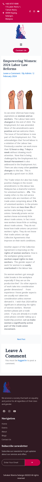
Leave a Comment (11, 73)
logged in (22, 360)
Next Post (21, 339)
